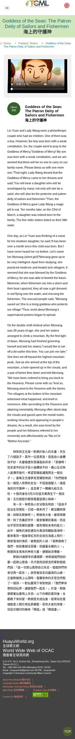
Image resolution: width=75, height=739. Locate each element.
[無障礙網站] (40, 696)
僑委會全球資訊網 (16, 655)
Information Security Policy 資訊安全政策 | (24, 686)
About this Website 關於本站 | (18, 679)
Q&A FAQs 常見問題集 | (15, 690)
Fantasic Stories (28, 43)
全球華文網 (11, 646)
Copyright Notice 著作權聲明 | (18, 683)
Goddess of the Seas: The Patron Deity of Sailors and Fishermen (37, 45)
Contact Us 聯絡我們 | (14, 696)
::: (1, 43)
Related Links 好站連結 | (46, 690)
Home (7, 43)
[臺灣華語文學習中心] (37, 3)
